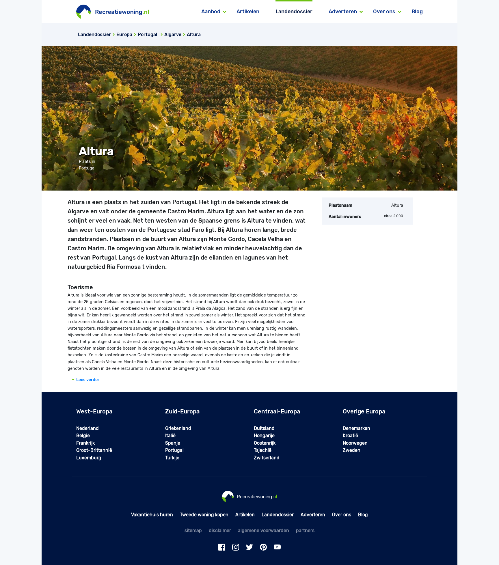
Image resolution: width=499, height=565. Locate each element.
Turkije (172, 457)
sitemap (193, 530)
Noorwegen (355, 443)
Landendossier (293, 11)
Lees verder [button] (87, 379)
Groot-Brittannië (94, 450)
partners (305, 530)
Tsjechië (262, 450)
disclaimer (220, 530)
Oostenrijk (264, 443)
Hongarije (264, 435)
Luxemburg (88, 457)
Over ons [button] (384, 11)
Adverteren (313, 514)
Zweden (351, 450)
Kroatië (350, 435)
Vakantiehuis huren (152, 514)
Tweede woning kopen (204, 514)
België (83, 435)
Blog (417, 11)
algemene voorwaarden (263, 530)
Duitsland (264, 428)
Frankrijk (85, 443)
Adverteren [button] (343, 11)
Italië (170, 435)
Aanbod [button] (210, 11)
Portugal (174, 450)
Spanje (172, 443)
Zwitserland (267, 457)
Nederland (87, 428)
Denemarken (356, 428)
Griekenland (178, 428)
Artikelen (248, 11)
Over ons (341, 514)
